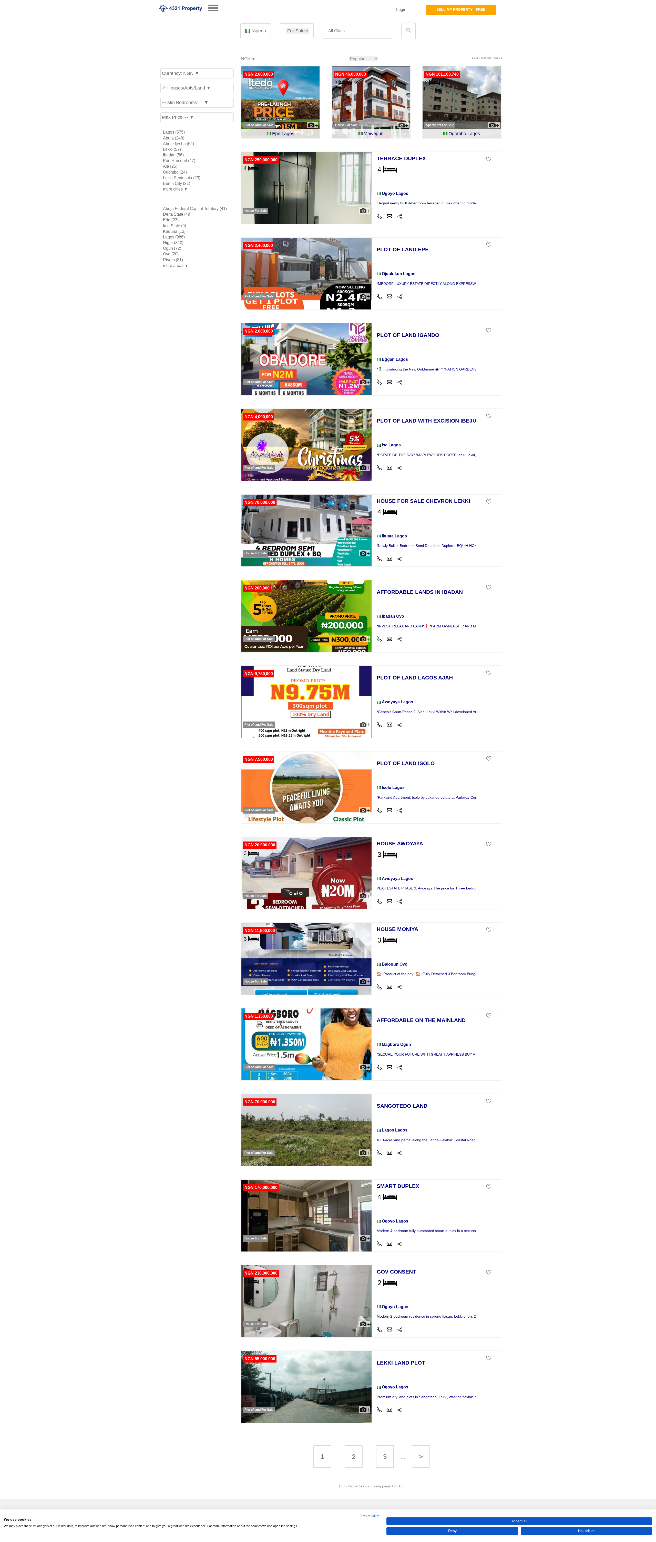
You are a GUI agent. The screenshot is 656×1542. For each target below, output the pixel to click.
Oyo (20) (171, 254)
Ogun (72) (172, 248)
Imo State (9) (174, 226)
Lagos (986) (174, 237)
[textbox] (357, 31)
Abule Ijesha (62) (178, 144)
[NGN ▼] (248, 59)
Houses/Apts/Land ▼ (189, 88)
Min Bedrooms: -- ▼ (188, 102)
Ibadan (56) (173, 155)
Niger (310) (173, 243)
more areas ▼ (176, 265)
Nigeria (258, 30)
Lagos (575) (174, 132)
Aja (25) (170, 166)
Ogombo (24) (175, 172)
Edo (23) (171, 220)
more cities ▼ (175, 189)
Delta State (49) (177, 214)
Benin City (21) (176, 183)
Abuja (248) (173, 138)
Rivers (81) (173, 260)
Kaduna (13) (174, 231)
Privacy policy (369, 1516)
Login (401, 9)
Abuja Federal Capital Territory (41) (195, 208)
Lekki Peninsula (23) (181, 178)
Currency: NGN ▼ (180, 73)
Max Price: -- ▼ (178, 117)
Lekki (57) (172, 149)
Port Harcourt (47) (179, 160)
